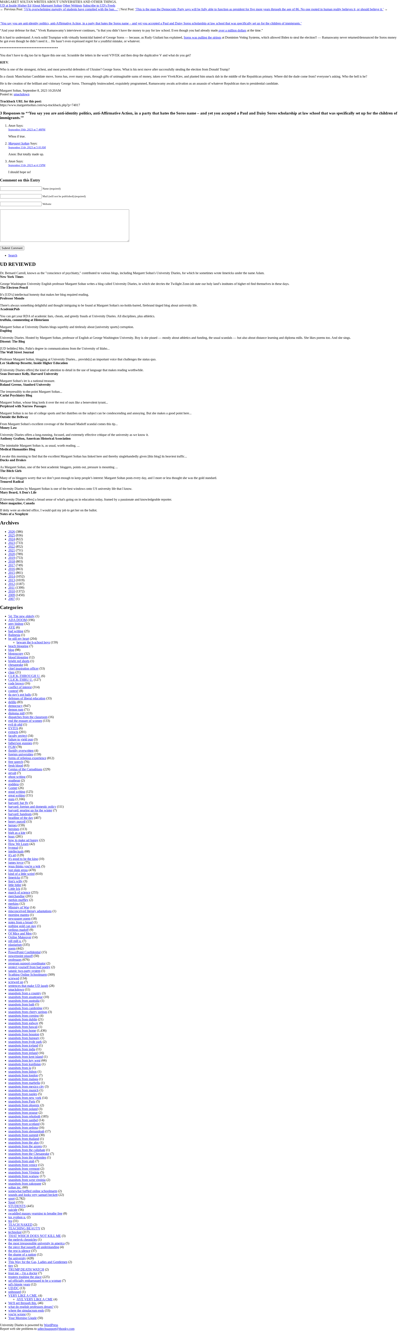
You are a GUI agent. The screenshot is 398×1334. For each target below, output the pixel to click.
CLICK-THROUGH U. (24, 676)
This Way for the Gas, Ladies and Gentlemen (37, 1262)
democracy (15, 706)
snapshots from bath (21, 1004)
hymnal (13, 847)
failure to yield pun (20, 739)
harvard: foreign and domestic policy (32, 806)
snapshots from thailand (23, 1139)
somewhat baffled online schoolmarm (32, 1191)
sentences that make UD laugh (28, 985)
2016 (11, 569)
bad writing (15, 631)
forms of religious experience (27, 758)
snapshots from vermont (24, 1168)
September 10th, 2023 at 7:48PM (26, 129)
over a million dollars (232, 30)
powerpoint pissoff (20, 956)
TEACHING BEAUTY (24, 1228)
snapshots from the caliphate (26, 1150)
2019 (11, 557)
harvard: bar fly (18, 803)
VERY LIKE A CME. (23, 1295)
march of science (19, 892)
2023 (11, 543)
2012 (11, 584)
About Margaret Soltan (47, 5)
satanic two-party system (24, 971)
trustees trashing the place (25, 1277)
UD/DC (13, 1288)
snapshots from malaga (23, 1079)
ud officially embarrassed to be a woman (34, 1280)
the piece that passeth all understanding (33, 1247)
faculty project (17, 735)
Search (12, 255)
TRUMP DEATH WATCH (26, 1269)
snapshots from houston (23, 1034)
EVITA (13, 728)
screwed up (15, 982)
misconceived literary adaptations (30, 911)
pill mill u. (15, 941)
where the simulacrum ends (26, 1310)
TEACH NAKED (20, 1224)
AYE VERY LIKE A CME (35, 1299)
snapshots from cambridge (25, 1008)
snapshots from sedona (23, 1127)
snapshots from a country (24, 993)
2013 (11, 580)
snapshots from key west (24, 1060)
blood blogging (18, 657)
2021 (11, 550)
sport (11, 1198)
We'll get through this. (22, 1303)
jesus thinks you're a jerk (24, 866)
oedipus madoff (18, 929)
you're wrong (17, 1314)
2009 (11, 595)
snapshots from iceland (23, 1045)
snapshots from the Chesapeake (28, 1153)
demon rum (15, 709)
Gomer (12, 788)
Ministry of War (18, 907)
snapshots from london (23, 1075)
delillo (12, 702)
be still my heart (18, 638)
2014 (11, 576)
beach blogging (18, 646)
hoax (11, 836)
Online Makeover (19, 937)
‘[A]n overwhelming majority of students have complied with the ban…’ (71, 9)
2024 (11, 539)
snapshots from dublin (22, 1019)
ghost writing (16, 776)
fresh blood (15, 765)
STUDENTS (17, 1206)
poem (12, 948)
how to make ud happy (23, 840)
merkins (13, 903)
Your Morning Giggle (22, 1318)
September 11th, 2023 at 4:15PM (26, 165)
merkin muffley (18, 900)
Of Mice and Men (20, 933)
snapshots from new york (24, 1097)
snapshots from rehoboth (24, 1116)
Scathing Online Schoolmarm (27, 974)
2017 (11, 565)
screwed (13, 978)
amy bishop (15, 623)
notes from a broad (20, 922)
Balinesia (14, 635)
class (11, 672)
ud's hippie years (19, 1284)
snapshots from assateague (25, 997)
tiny (10, 1265)
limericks (14, 877)
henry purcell (16, 821)
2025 (11, 535)
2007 (11, 599)
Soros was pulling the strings (202, 37)
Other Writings (72, 5)
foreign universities (20, 754)
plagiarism (15, 944)
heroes (12, 825)
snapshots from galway (23, 1023)
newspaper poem (19, 918)
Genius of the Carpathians (25, 769)
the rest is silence (19, 1251)
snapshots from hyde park (25, 1041)
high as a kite (16, 832)
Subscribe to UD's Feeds (99, 5)
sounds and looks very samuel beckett (33, 1195)
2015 (11, 572)
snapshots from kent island (25, 1056)
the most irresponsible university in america (36, 1243)
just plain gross (18, 870)
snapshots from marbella (24, 1083)
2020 (11, 554)
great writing (16, 795)
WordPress (51, 1325)
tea (10, 1221)
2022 (11, 546)
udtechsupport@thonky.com (56, 1328)
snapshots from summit (23, 1135)
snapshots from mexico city (26, 1086)
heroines (13, 829)
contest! (13, 691)
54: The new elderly (21, 616)
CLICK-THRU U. (20, 679)
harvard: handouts (20, 814)
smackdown (21, 94)
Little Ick (14, 888)
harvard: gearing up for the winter (30, 810)
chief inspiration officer (23, 668)
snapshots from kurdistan (24, 1064)
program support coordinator (27, 963)
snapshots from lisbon (22, 1071)
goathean (14, 780)
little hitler (14, 885)
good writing (16, 791)
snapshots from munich (23, 1090)
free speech (15, 762)
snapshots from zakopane (24, 1183)
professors (15, 959)
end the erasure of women (25, 720)
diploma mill (16, 713)
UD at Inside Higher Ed (15, 5)
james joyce (16, 862)
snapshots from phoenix (23, 1105)
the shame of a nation (22, 1254)
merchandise (16, 896)
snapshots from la (19, 1068)
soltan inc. (15, 1187)
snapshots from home (22, 1030)
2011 (11, 587)
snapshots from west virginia (27, 1180)
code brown (16, 683)
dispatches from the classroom (27, 717)
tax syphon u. (17, 1217)
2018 (11, 561)
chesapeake (15, 664)
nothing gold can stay (22, 926)
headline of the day (20, 818)
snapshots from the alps (23, 1142)
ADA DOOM (17, 620)
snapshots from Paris (21, 1101)
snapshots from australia (24, 1000)
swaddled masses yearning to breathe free (35, 1213)
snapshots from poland (23, 1109)
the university (17, 1258)
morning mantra (18, 915)
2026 (11, 531)
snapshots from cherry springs (27, 1012)
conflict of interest (20, 687)
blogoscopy (15, 653)
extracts (13, 732)
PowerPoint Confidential (24, 952)
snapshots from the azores (25, 1146)
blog (11, 650)
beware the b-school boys (33, 642)
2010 (11, 591)
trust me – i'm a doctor (22, 1273)
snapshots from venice (22, 1165)
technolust (15, 1232)
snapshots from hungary (24, 1038)
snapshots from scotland (24, 1124)
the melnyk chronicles (22, 1239)
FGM (12, 747)
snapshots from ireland (23, 1053)
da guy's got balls (19, 694)
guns (11, 799)
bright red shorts (18, 661)
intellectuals (16, 851)
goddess (13, 784)
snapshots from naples (22, 1094)
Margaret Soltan (18, 143)
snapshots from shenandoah (26, 1131)
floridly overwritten (21, 750)
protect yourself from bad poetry (29, 967)
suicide (12, 1209)
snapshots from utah (21, 1161)
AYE (11, 627)
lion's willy (15, 881)
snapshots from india (21, 1049)
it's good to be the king (23, 859)
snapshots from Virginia (23, 1172)
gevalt (12, 773)
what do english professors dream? (30, 1306)
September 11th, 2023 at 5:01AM (27, 147)
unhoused (14, 1292)
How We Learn (18, 844)
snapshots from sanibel (23, 1120)
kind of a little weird (21, 874)
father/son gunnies (20, 743)
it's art (12, 855)
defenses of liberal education (26, 698)
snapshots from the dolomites (27, 1157)
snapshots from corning (23, 1015)
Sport (11, 1202)
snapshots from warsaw (23, 1176)
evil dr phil (15, 724)
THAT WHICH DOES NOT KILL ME (34, 1236)
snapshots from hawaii (23, 1027)
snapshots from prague (23, 1112)
